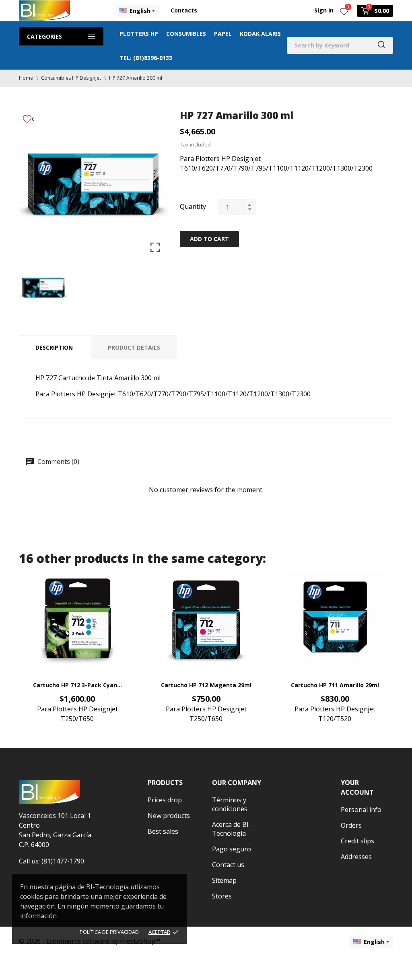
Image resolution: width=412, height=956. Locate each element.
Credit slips (357, 840)
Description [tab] (54, 347)
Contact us (228, 864)
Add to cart (209, 239)
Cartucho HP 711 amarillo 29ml (335, 685)
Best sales (163, 831)
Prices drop (165, 799)
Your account (357, 787)
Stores (222, 896)
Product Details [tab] (134, 347)
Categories (44, 36)
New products (169, 815)
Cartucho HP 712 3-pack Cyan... (77, 685)
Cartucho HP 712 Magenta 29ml (206, 685)
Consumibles (186, 33)
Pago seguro (231, 849)
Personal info (361, 809)
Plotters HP (138, 33)
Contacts (184, 10)
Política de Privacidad (109, 931)
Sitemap (224, 880)
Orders (351, 825)
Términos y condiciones (229, 804)
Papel (223, 33)
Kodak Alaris (260, 33)
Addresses (356, 856)
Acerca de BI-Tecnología (231, 829)
